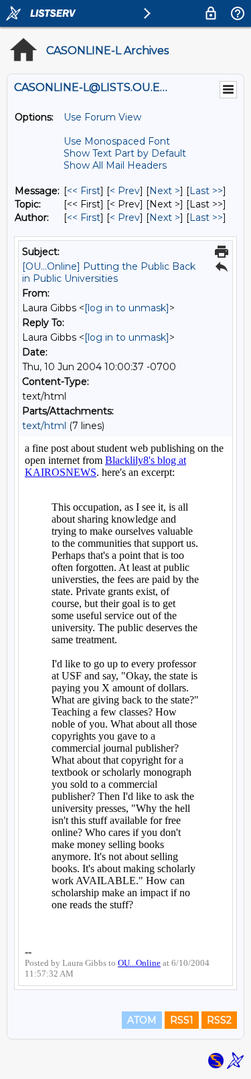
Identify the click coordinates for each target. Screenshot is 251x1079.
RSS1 (181, 1020)
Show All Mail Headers (115, 165)
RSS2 (219, 1020)
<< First (83, 191)
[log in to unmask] (126, 308)
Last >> (206, 191)
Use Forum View (102, 117)
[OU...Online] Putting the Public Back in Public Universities (108, 272)
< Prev (125, 191)
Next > (164, 191)
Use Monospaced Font (117, 141)
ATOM (142, 1020)
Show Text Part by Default (125, 153)
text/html (44, 426)
